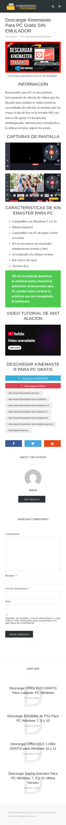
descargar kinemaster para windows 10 (29, 405)
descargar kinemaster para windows (27, 399)
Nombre (11, 575)
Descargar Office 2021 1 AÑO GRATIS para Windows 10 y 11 (33, 746)
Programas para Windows (37, 36)
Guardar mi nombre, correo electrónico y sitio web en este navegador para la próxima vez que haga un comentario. (33, 620)
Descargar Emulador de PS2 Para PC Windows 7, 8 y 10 (33, 718)
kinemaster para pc (18, 430)
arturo (13, 36)
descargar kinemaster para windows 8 (28, 418)
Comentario (12, 534)
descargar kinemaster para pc (24, 393)
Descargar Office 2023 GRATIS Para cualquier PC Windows (33, 690)
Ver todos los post (31, 500)
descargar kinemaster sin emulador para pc (31, 424)
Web (7, 601)
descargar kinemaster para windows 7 (28, 412)
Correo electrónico (17, 588)
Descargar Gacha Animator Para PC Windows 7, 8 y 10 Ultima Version (33, 778)
